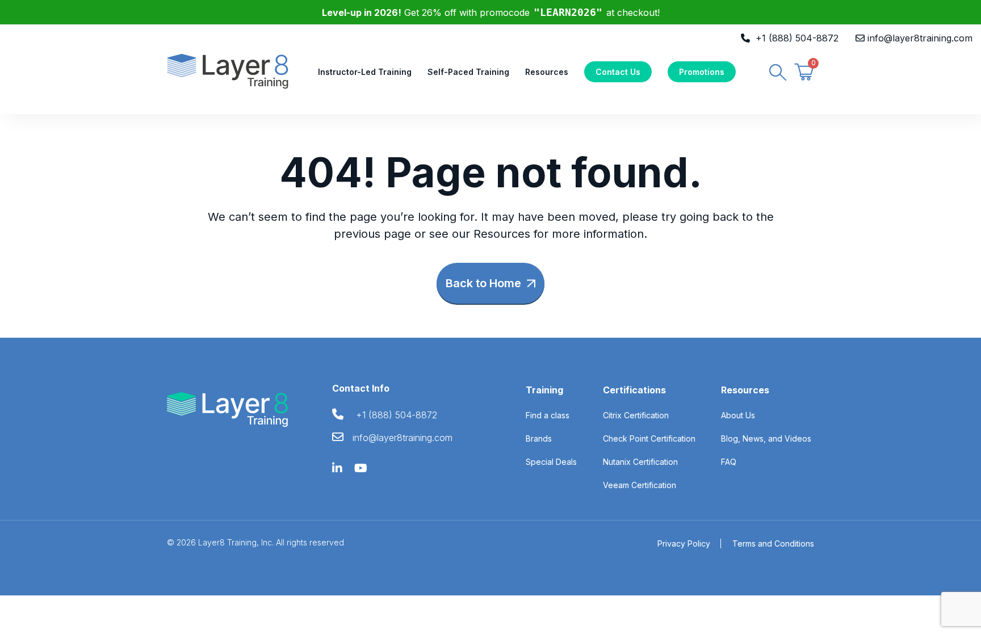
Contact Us (618, 72)
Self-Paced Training (468, 72)
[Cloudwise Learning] (227, 70)
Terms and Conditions (773, 543)
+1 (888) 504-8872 (797, 38)
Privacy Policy (683, 543)
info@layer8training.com (919, 38)
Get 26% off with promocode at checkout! (491, 12)
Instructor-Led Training (365, 72)
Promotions (701, 72)
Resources (546, 72)
